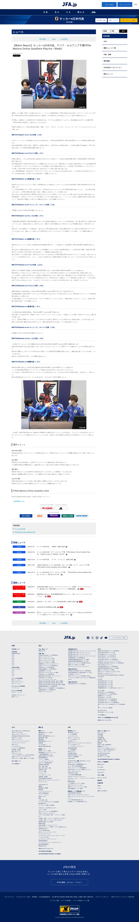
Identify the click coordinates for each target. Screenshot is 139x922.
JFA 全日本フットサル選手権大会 (106, 692)
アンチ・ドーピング (44, 795)
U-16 (13, 663)
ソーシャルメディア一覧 (118, 638)
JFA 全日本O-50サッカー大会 (105, 682)
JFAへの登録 (109, 4)
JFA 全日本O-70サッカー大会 (105, 686)
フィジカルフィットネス (45, 775)
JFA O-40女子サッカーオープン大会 (107, 654)
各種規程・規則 (101, 739)
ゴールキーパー (42, 773)
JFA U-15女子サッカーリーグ (105, 664)
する (68, 12)
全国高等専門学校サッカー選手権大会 (48, 686)
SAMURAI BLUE (16, 653)
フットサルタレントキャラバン (76, 746)
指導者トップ (42, 749)
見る (57, 12)
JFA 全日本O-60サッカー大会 (105, 684)
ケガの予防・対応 (43, 800)
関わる (81, 12)
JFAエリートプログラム (74, 737)
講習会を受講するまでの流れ (46, 756)
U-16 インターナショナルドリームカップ (78, 666)
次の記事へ (64, 39)
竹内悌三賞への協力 (73, 773)
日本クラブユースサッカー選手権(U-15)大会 (79, 676)
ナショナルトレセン (73, 736)
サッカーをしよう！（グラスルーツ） (21, 730)
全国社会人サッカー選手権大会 (46, 667)
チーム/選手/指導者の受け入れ (75, 800)
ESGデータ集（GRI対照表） (104, 744)
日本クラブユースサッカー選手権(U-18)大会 (79, 663)
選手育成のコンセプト (73, 732)
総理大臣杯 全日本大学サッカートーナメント (50, 676)
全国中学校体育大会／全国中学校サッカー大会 (80, 672)
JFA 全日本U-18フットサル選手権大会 (107, 699)
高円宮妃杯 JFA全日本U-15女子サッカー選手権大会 (111, 663)
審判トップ (41, 730)
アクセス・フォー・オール (104, 751)
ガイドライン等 (42, 782)
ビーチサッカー (16, 688)
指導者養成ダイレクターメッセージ (47, 752)
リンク (99, 788)
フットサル (100, 767)
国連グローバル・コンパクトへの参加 (77, 787)
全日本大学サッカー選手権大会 (46, 674)
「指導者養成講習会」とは (45, 754)
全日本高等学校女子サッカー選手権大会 (108, 666)
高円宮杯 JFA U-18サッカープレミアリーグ (79, 652)
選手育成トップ (72, 730)
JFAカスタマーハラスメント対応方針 (122, 897)
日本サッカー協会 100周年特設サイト (106, 750)
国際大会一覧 (42, 651)
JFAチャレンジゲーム (17, 739)
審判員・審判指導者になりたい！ (47, 736)
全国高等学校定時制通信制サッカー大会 (78, 661)
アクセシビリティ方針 (23, 897)
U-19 (13, 658)
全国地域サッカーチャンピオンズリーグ (49, 664)
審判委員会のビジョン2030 (45, 732)
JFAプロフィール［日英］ (104, 756)
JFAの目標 (100, 736)
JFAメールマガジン (102, 791)
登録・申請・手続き (102, 741)
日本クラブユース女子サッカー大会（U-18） (109, 671)
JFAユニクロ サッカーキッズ (19, 734)
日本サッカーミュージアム (104, 720)
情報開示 (99, 743)
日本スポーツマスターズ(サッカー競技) (48, 672)
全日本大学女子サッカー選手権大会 (107, 656)
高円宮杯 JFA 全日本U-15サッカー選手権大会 (79, 670)
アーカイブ (53, 900)
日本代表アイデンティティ (113, 67)
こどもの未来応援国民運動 (74, 774)
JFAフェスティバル (16, 753)
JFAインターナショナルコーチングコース (49, 780)
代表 (45, 12)
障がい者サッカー (16, 751)
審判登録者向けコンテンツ (45, 741)
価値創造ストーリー (102, 746)
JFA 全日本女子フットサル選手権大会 (107, 694)
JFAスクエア (15, 744)
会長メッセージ (101, 732)
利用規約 (34, 897)
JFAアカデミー (71, 751)
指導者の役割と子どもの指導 (46, 821)
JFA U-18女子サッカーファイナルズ (107, 657)
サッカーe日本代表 (20, 529)
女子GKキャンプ (72, 741)
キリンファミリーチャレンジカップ (21, 741)
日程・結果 (107, 54)
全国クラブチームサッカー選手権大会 (48, 665)
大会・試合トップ (43, 649)
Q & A (99, 785)
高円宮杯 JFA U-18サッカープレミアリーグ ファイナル (82, 651)
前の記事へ (43, 39)
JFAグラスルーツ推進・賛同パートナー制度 (23, 758)
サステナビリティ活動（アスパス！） (107, 748)
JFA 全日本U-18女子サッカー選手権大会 (108, 659)
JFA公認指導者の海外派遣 (45, 778)
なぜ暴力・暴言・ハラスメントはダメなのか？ (50, 820)
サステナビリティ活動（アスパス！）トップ (79, 761)
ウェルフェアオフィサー (45, 834)
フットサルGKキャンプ (74, 744)
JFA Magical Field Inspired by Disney (21, 736)
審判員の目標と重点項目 (45, 746)
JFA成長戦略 (100, 737)
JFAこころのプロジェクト (74, 771)
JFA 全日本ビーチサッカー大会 (105, 712)
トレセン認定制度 (72, 734)
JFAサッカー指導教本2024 (45, 763)
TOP (105, 41)
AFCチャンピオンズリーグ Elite (46, 658)
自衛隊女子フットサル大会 (104, 695)
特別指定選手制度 (72, 748)
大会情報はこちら (19, 501)
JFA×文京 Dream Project (103, 753)
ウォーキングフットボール (18, 742)
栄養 (40, 798)
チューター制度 (42, 771)
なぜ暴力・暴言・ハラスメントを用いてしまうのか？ (52, 818)
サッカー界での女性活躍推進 (75, 766)
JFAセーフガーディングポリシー (47, 813)
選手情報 (107, 61)
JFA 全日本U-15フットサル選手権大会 (107, 701)
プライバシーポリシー (102, 897)
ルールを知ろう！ (102, 715)
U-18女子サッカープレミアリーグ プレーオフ (109, 661)
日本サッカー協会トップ (103, 730)
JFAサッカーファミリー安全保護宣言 (77, 768)
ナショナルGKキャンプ (74, 739)
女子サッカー (100, 764)
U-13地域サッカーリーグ (74, 674)
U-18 (13, 660)
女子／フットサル (16, 683)
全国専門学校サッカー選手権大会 (47, 690)
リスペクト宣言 (42, 809)
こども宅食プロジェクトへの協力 (76, 783)
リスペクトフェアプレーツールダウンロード (50, 842)
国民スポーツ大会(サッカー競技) (47, 662)
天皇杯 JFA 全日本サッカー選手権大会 (48, 655)
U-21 (13, 656)
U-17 (13, 661)
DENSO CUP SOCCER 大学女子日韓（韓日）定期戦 (52, 684)
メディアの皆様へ (66, 900)
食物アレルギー (42, 796)
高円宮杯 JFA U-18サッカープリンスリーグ (79, 654)
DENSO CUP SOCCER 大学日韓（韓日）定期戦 (51, 681)
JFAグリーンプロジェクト (74, 762)
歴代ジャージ (108, 74)
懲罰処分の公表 (42, 846)
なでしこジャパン (16, 669)
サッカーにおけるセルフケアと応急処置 (49, 801)
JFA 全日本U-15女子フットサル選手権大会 (108, 702)
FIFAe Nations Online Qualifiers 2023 (25, 532)
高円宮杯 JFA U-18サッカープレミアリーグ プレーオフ (82, 656)
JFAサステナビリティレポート (75, 785)
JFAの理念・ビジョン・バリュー (69, 882)
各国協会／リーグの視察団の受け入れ (77, 801)
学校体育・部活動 (16, 749)
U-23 (13, 655)
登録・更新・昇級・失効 (45, 768)
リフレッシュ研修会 (44, 759)
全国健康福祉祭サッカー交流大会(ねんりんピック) (110, 688)
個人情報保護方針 (44, 897)
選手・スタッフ (113, 20)
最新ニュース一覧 (110, 48)
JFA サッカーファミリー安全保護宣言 (48, 811)
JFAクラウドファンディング (46, 848)
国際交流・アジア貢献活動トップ (76, 791)
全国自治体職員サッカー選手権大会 (47, 669)
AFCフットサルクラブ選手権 (105, 708)
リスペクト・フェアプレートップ (47, 808)
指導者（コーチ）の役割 (45, 750)
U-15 (13, 665)
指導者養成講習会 (43, 757)
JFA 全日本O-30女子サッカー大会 (106, 652)
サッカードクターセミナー (45, 791)
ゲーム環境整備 (72, 750)
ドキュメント (100, 772)
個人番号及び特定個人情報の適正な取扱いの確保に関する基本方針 (73, 897)
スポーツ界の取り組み (44, 830)
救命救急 (41, 789)
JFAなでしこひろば (16, 737)
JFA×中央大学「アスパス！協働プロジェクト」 (80, 769)
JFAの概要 (100, 734)
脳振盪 (40, 786)
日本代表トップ (16, 649)
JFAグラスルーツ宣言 (17, 732)
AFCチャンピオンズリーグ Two (46, 660)
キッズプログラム (16, 746)
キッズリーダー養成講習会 (18, 748)
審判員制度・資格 (43, 737)
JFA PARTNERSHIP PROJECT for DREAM (50, 854)
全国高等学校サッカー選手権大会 (76, 657)
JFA (69, 727)
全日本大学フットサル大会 (104, 697)
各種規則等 (100, 783)
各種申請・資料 (42, 769)
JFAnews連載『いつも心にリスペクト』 (49, 825)
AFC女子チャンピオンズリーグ (105, 673)
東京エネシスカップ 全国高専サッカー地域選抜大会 (52, 688)
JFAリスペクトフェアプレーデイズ (47, 832)
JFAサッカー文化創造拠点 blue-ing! (107, 717)
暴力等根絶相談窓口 (44, 844)
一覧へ (54, 39)
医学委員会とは (42, 803)
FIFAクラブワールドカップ (45, 691)
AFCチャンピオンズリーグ (45, 657)
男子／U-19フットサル (17, 681)
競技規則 (41, 743)
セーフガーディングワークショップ (47, 839)
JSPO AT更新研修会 (44, 793)
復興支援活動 (71, 781)
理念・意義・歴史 (43, 766)
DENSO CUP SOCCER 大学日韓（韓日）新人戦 (51, 683)
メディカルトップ (43, 784)
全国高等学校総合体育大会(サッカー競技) (78, 659)
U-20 (13, 671)
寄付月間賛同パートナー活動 (75, 788)
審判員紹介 (41, 739)
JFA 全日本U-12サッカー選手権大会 (77, 683)
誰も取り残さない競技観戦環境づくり (77, 764)
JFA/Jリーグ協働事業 (73, 756)
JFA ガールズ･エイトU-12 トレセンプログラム (79, 743)
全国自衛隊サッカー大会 (45, 670)
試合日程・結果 (101, 20)
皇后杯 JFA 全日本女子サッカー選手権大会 (108, 651)
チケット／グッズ (101, 777)
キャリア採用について (80, 900)
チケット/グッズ (125, 4)
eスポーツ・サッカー (17, 692)
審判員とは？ (42, 734)
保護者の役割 (42, 823)
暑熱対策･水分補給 (43, 788)
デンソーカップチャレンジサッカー (47, 679)
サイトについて (9, 897)
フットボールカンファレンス (46, 761)
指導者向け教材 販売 (44, 764)
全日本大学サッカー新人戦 (45, 677)
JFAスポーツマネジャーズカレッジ (76, 776)
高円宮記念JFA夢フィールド (75, 755)
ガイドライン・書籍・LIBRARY (46, 805)
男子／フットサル (16, 680)
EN (135, 4)
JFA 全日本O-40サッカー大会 (105, 681)
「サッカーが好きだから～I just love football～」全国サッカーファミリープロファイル (24, 755)
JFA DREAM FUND (102, 755)
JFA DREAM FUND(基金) (45, 851)
